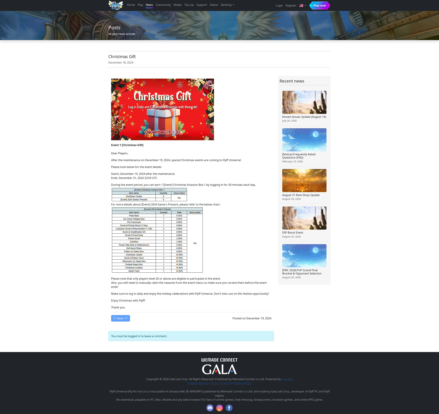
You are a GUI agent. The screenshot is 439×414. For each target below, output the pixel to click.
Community (163, 5)
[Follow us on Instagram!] (219, 407)
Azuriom (286, 379)
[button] (302, 5)
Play (140, 5)
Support (202, 5)
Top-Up (189, 5)
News (149, 5)
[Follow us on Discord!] (210, 407)
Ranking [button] (226, 5)
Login (279, 5)
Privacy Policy (243, 383)
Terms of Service (221, 383)
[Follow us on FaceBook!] (229, 407)
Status (214, 5)
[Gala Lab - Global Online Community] (219, 369)
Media (178, 5)
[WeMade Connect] (219, 359)
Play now (319, 5)
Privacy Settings (198, 383)
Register (291, 5)
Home (131, 5)
